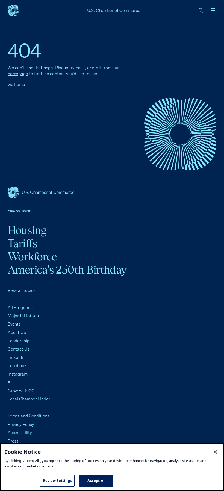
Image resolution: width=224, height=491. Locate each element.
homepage (18, 73)
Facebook (17, 365)
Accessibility (20, 432)
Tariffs (22, 243)
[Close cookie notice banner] (215, 452)
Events (14, 324)
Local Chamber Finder (29, 399)
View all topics (21, 290)
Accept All (96, 480)
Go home (16, 84)
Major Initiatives (23, 315)
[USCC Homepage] (112, 192)
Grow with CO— (23, 390)
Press (13, 441)
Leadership (18, 340)
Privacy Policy (21, 424)
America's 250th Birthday (67, 269)
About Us (17, 332)
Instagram (17, 374)
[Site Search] (201, 10)
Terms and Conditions (28, 416)
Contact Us (19, 349)
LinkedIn (16, 357)
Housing (27, 230)
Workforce (32, 256)
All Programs (20, 307)
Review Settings (57, 480)
